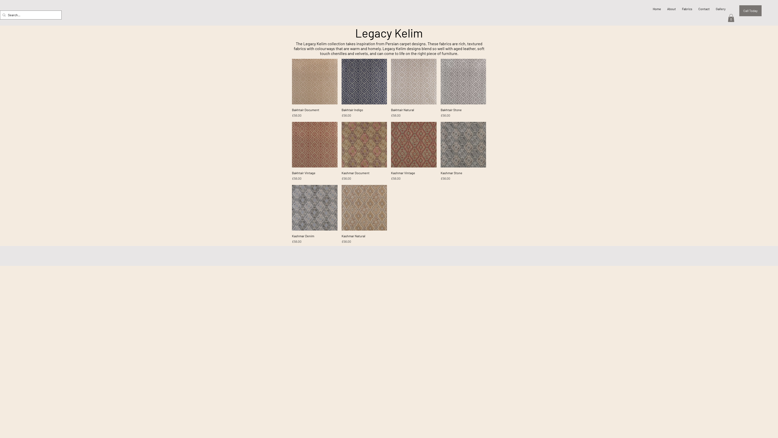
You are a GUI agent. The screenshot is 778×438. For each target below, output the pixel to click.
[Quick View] (315, 81)
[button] (731, 18)
